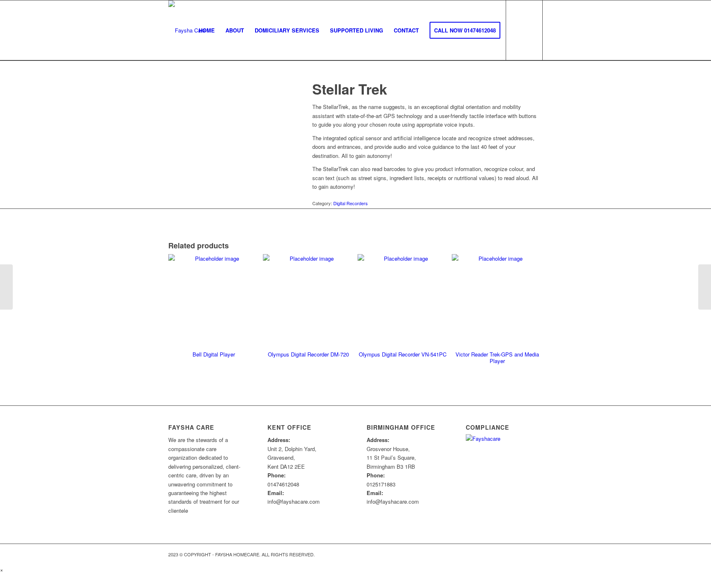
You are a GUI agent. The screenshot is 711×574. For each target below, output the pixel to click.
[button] (1, 570)
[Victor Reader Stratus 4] (6, 287)
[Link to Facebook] (536, 554)
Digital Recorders (350, 203)
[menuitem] (206, 30)
